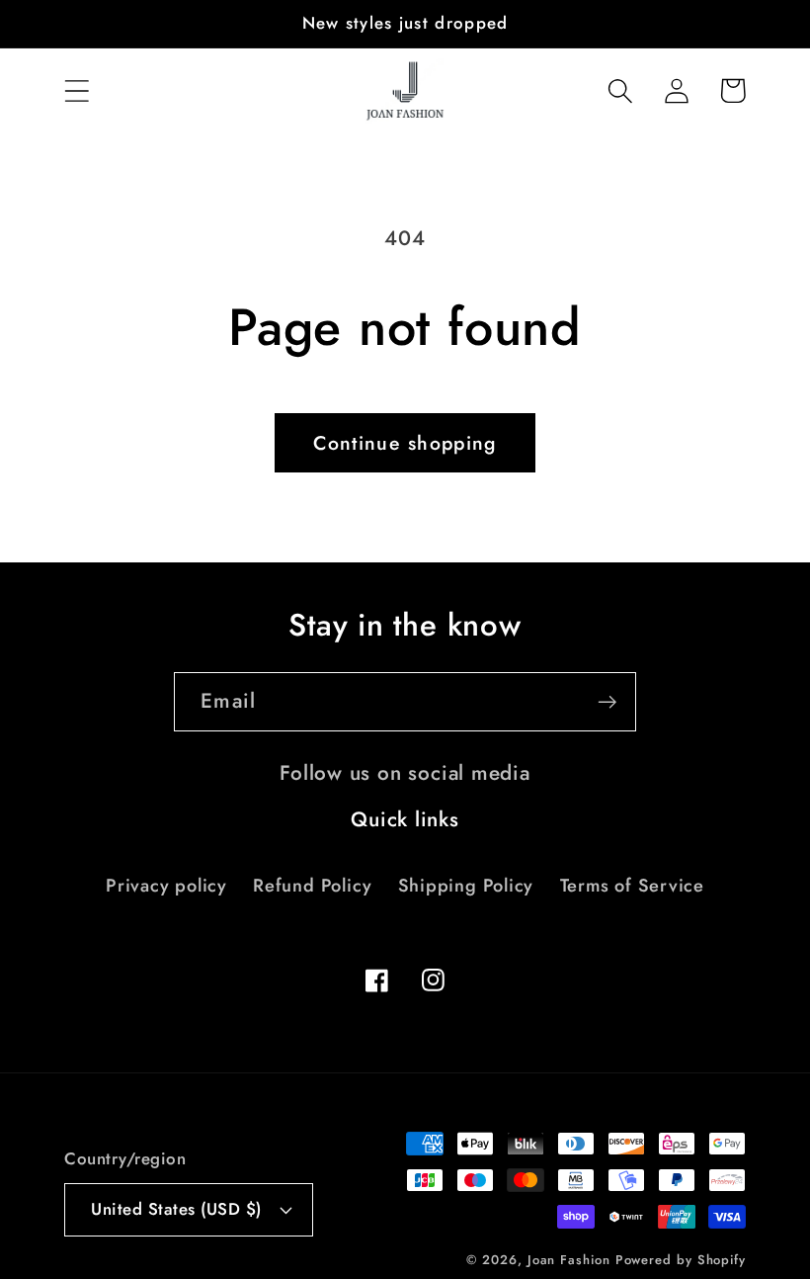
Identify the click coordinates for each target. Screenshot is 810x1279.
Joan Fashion (571, 1259)
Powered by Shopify (680, 1259)
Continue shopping (404, 443)
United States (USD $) (176, 1209)
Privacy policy (166, 885)
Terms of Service (632, 885)
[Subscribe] (607, 702)
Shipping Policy (466, 885)
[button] (76, 90)
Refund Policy (312, 885)
